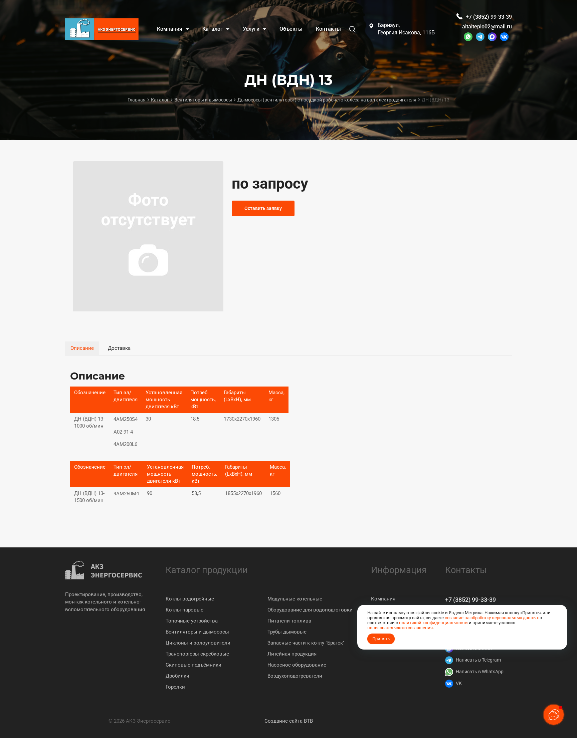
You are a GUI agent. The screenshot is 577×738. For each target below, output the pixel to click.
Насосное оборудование (296, 665)
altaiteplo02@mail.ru (487, 26)
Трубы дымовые (287, 632)
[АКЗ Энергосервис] (102, 29)
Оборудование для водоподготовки (310, 610)
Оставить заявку (263, 208)
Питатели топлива (289, 621)
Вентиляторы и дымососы (197, 632)
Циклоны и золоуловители (198, 643)
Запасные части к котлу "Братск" (306, 643)
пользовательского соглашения (400, 627)
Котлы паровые (184, 610)
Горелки (175, 687)
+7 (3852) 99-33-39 (470, 599)
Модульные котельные (294, 599)
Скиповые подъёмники (193, 665)
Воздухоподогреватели (294, 676)
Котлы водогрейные (190, 599)
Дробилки (177, 676)
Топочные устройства (192, 621)
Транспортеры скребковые (197, 654)
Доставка (119, 348)
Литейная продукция (292, 654)
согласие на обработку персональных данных (492, 617)
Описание (82, 348)
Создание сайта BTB (288, 721)
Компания (383, 599)
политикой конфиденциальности (433, 622)
